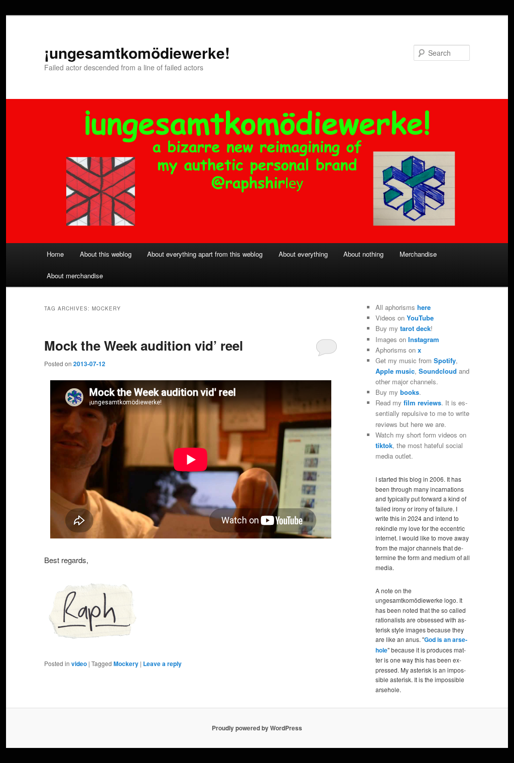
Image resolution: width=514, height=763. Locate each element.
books (409, 392)
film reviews (422, 402)
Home (55, 254)
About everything (303, 254)
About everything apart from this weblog (205, 254)
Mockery (126, 663)
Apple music (395, 371)
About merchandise (75, 275)
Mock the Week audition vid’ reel (143, 345)
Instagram (423, 339)
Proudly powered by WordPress (257, 727)
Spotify (445, 360)
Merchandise (418, 254)
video (79, 663)
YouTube (420, 317)
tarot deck (415, 328)
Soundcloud (438, 371)
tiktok (384, 445)
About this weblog (106, 254)
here (424, 307)
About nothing (363, 254)
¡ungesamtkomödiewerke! (137, 52)
